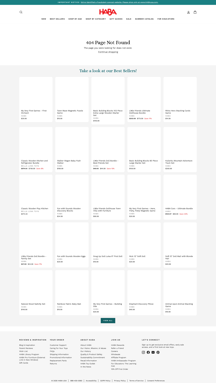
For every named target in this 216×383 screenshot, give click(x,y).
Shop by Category (96, 19)
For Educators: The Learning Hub (123, 365)
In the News (85, 367)
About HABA (86, 345)
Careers (114, 351)
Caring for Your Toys (59, 348)
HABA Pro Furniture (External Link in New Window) (32, 358)
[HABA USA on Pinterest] (158, 352)
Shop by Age (75, 19)
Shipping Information (59, 354)
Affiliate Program (118, 357)
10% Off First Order (119, 369)
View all (107, 320)
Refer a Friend (117, 348)
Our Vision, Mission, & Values (93, 348)
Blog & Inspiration (27, 345)
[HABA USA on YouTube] (153, 352)
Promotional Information (61, 357)
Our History (85, 351)
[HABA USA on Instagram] (143, 352)
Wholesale (115, 354)
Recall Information (88, 361)
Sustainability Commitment (92, 357)
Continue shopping (108, 52)
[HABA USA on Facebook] (148, 352)
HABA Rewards (117, 345)
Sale (128, 19)
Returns (53, 364)
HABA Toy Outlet (87, 364)
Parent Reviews (26, 348)
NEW (44, 19)
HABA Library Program (29, 354)
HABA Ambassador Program (123, 361)
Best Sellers (57, 19)
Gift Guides (116, 19)
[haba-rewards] (183, 12)
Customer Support (58, 345)
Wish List (23, 351)
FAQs (52, 351)
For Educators (166, 19)
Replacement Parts (58, 361)
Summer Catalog (144, 19)
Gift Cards (23, 363)
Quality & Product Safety (91, 354)
